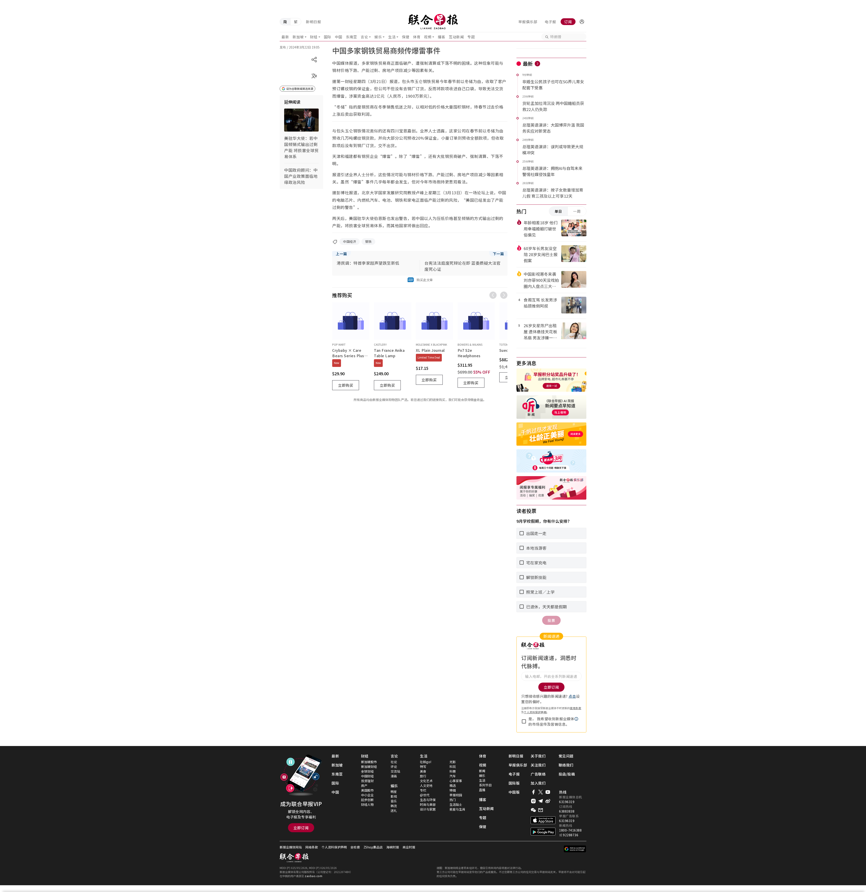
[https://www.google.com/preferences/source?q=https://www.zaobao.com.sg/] (575, 849)
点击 (572, 696)
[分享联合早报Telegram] (540, 801)
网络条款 (311, 847)
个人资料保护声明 (535, 712)
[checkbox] (524, 721)
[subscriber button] (581, 21)
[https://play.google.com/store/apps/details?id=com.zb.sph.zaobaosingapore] (543, 831)
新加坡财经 (369, 766)
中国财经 (367, 776)
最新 (285, 36)
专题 (471, 36)
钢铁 (368, 241)
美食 (423, 771)
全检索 (355, 847)
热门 (452, 799)
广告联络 (538, 774)
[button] (581, 21)
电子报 (550, 21)
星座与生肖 (457, 809)
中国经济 (349, 241)
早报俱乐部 (527, 21)
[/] (433, 21)
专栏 (423, 790)
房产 (364, 785)
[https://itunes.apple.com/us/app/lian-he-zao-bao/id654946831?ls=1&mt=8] (543, 820)
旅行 (423, 776)
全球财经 (367, 771)
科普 (452, 771)
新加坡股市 (369, 762)
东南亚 (351, 36)
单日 (558, 211)
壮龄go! (425, 762)
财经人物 (367, 804)
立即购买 (345, 385)
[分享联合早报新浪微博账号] (547, 801)
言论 (364, 36)
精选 (452, 785)
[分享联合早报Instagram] (533, 801)
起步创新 (367, 799)
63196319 (566, 801)
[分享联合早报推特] (540, 792)
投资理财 (367, 780)
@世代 (424, 795)
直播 (482, 790)
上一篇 (341, 253)
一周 (577, 211)
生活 (392, 36)
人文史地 (426, 785)
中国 (338, 36)
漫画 (394, 776)
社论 (394, 762)
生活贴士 (455, 804)
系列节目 (485, 785)
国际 (327, 36)
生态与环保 (428, 799)
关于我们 (538, 756)
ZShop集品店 (373, 847)
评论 (394, 766)
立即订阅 (301, 827)
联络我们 (566, 765)
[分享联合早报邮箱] (540, 810)
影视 (394, 796)
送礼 (394, 810)
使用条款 (575, 708)
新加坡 (298, 36)
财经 (314, 36)
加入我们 (538, 783)
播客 (441, 36)
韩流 (394, 806)
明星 (394, 791)
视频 (427, 36)
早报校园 (455, 795)
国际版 (514, 783)
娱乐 (378, 36)
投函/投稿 (567, 774)
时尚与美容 (428, 804)
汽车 (452, 776)
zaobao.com (313, 876)
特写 (423, 766)
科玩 (452, 766)
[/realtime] (537, 63)
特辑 (452, 790)
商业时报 (409, 847)
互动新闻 (456, 36)
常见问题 (566, 756)
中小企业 (367, 795)
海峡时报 (392, 847)
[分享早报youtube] (547, 792)
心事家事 (455, 780)
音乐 (394, 801)
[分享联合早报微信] (533, 810)
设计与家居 (428, 809)
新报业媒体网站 (291, 847)
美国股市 (367, 790)
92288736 (570, 835)
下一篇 (498, 253)
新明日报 (313, 21)
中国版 (514, 792)
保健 (405, 36)
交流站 (395, 771)
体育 (416, 36)
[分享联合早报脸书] (533, 792)
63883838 (566, 811)
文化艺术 (426, 780)
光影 (452, 762)
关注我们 (538, 765)
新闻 (482, 771)
